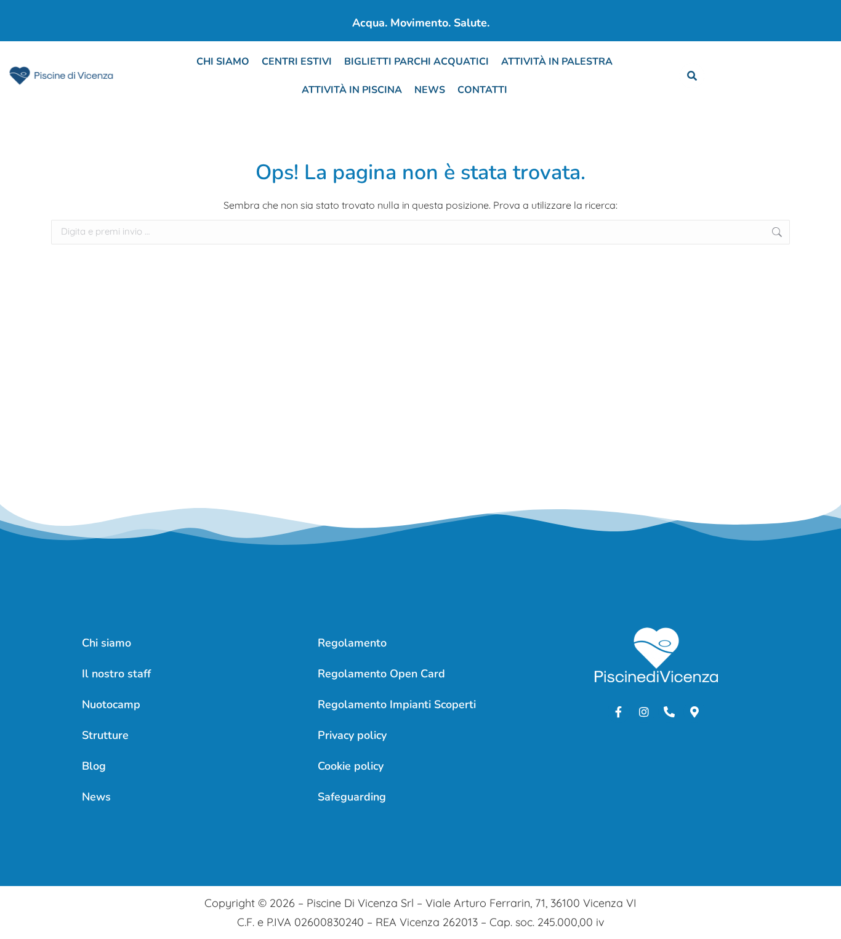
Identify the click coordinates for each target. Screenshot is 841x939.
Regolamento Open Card (381, 673)
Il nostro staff (116, 673)
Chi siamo (222, 61)
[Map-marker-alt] (694, 712)
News (429, 90)
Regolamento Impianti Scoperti (397, 704)
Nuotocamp (111, 704)
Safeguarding (352, 796)
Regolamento (352, 642)
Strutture (105, 735)
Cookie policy (351, 766)
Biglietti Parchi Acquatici (416, 61)
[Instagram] (644, 712)
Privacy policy (352, 735)
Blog (94, 766)
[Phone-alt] (669, 712)
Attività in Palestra (557, 61)
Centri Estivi (297, 61)
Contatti (482, 90)
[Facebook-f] (619, 712)
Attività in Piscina (352, 90)
